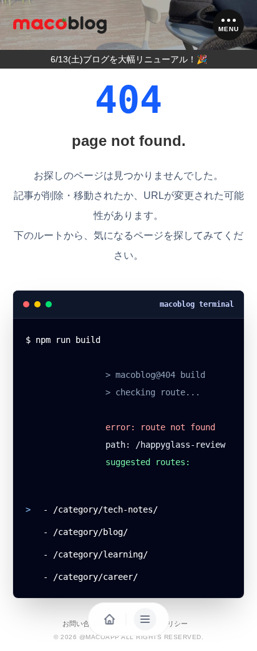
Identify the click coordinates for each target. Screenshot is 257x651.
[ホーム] (60, 25)
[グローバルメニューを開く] (145, 619)
